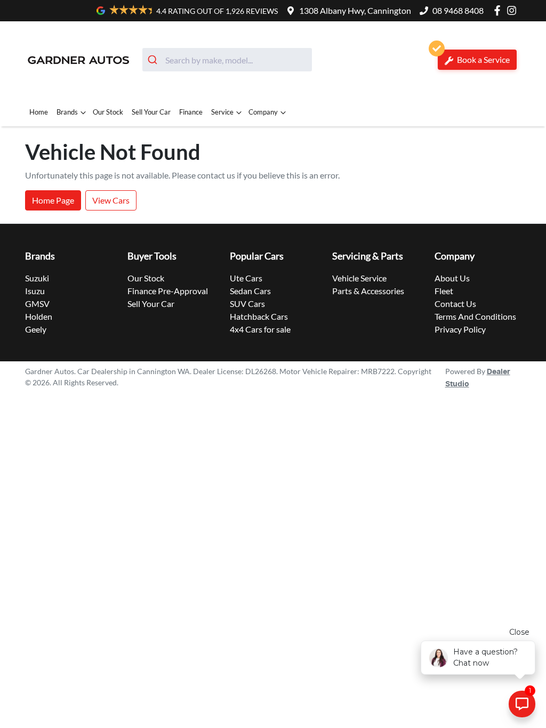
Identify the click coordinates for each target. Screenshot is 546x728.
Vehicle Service (359, 278)
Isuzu (35, 291)
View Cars (111, 200)
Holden (38, 316)
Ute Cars (246, 278)
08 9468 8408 (458, 10)
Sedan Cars (250, 291)
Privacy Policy (460, 329)
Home (38, 112)
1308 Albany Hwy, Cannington (355, 10)
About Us (452, 278)
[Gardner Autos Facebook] (499, 10)
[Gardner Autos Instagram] (514, 10)
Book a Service (482, 59)
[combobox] (227, 59)
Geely (35, 329)
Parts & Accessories (368, 291)
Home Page (53, 200)
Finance (191, 112)
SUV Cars (247, 303)
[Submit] (153, 59)
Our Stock (108, 112)
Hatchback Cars (259, 316)
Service (222, 112)
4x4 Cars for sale (260, 329)
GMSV (37, 303)
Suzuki (37, 278)
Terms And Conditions (475, 316)
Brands (67, 112)
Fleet (444, 291)
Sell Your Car (151, 112)
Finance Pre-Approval (167, 291)
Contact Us (455, 303)
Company (263, 112)
